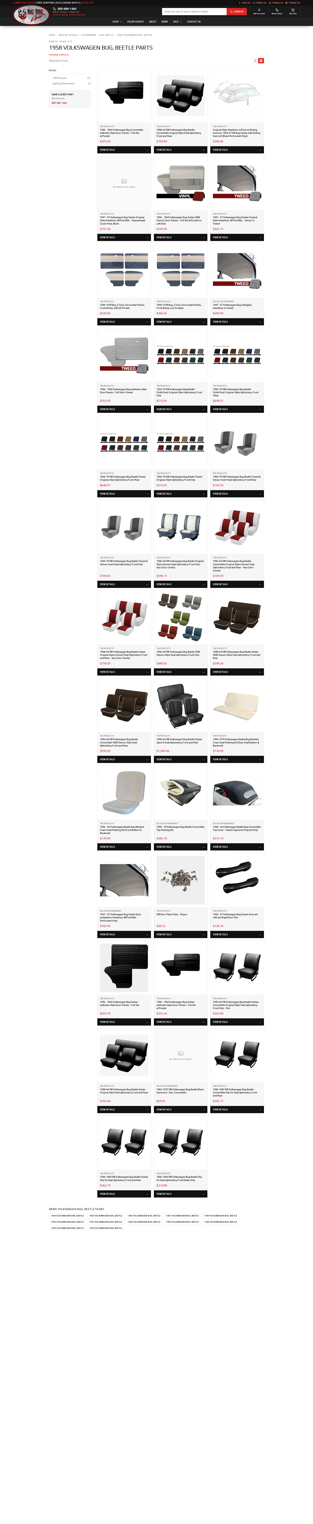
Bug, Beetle (106, 35)
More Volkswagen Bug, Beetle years (76, 1209)
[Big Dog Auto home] (31, 11)
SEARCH (238, 11)
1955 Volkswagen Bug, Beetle (182, 1222)
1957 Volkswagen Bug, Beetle (105, 1222)
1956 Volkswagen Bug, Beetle (144, 1222)
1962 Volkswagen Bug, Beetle (144, 1216)
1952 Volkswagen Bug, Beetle (105, 1228)
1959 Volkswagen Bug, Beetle (67, 1222)
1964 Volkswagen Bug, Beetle (67, 1216)
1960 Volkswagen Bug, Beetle (220, 1216)
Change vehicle (59, 55)
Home (52, 35)
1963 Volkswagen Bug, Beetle (105, 1216)
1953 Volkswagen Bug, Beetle (67, 1228)
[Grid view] (261, 60)
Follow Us (261, 2)
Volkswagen (88, 35)
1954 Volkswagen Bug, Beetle (220, 1222)
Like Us (246, 2)
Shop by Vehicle (68, 35)
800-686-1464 (67, 8)
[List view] (255, 60)
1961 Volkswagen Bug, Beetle (182, 1216)
